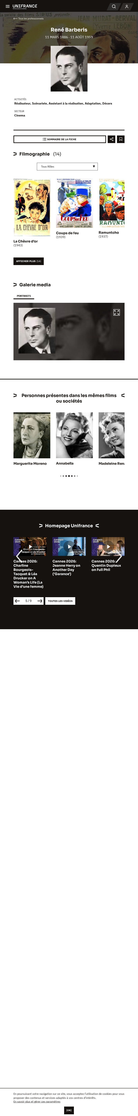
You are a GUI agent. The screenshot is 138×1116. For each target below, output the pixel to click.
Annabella (65, 463)
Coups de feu (67, 233)
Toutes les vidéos (60, 601)
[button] (116, 313)
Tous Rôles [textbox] (47, 166)
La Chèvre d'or (25, 241)
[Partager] (111, 139)
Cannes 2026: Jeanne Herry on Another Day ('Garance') (66, 567)
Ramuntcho (109, 233)
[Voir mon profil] (126, 6)
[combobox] (67, 166)
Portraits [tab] (24, 295)
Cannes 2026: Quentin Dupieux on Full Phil (106, 565)
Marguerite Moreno (30, 464)
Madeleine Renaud (115, 464)
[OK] (69, 1110)
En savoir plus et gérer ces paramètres (36, 1101)
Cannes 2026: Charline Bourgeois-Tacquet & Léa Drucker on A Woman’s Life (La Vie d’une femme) (28, 574)
